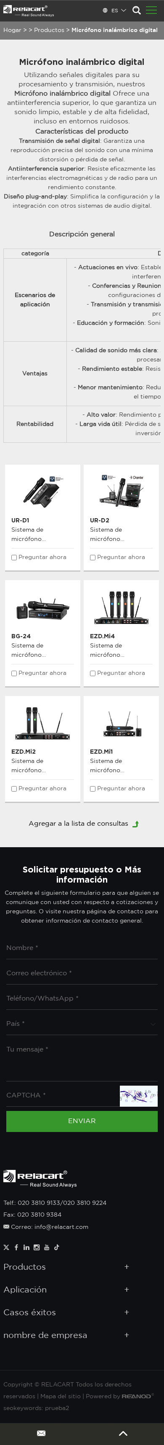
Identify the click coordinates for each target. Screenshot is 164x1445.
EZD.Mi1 (101, 751)
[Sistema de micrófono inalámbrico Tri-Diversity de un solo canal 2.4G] (42, 607)
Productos (49, 30)
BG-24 (21, 636)
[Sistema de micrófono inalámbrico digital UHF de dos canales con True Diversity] (42, 723)
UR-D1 (20, 520)
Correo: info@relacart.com (48, 1227)
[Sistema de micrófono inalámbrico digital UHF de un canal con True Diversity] (121, 723)
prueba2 (57, 1408)
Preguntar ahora (42, 557)
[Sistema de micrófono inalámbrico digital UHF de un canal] (42, 492)
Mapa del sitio (60, 1396)
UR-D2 (99, 520)
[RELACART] (28, 10)
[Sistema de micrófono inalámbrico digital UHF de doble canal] (121, 492)
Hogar (12, 30)
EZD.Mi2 (23, 751)
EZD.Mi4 (102, 636)
